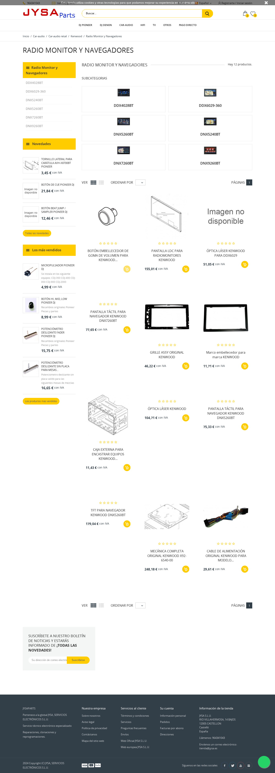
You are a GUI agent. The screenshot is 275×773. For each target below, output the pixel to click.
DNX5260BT (34, 109)
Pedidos (165, 722)
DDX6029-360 (36, 91)
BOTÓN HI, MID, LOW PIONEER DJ (54, 300)
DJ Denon (106, 25)
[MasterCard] (91, 765)
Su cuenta (167, 708)
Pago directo (187, 25)
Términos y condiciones (135, 715)
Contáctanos (89, 734)
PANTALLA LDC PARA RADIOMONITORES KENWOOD (167, 255)
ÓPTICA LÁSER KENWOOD (167, 409)
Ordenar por (122, 182)
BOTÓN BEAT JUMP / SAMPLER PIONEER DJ (54, 210)
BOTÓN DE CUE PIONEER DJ (57, 184)
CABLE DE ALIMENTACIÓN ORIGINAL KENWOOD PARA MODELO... (226, 555)
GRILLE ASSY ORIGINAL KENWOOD (167, 354)
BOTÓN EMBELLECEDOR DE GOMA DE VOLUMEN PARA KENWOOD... (108, 255)
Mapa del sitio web (93, 741)
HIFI (143, 25)
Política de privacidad (94, 728)
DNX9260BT (34, 126)
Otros (167, 25)
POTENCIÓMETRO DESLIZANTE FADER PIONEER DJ (52, 332)
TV (154, 25)
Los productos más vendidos (41, 401)
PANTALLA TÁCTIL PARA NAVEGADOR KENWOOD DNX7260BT (108, 316)
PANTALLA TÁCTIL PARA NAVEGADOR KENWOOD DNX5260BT (225, 413)
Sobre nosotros (91, 715)
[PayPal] (98, 765)
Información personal (173, 715)
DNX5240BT (34, 100)
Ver (85, 182)
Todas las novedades (37, 233)
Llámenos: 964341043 (212, 738)
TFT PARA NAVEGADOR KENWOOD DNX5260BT (108, 512)
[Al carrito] (185, 269)
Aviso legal (88, 722)
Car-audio (126, 25)
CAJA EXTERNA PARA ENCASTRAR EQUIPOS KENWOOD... (108, 454)
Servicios (126, 722)
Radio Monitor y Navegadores (42, 70)
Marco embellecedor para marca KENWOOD (225, 354)
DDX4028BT (34, 83)
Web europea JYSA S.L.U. (135, 747)
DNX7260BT (34, 117)
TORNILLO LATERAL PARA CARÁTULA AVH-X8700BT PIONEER (56, 162)
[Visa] (84, 765)
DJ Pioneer (85, 25)
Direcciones (167, 734)
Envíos (125, 734)
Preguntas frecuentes (133, 728)
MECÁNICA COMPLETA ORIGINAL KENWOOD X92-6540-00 (166, 555)
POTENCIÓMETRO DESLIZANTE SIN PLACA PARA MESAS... (55, 366)
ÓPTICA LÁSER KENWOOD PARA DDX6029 (226, 253)
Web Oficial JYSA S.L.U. (134, 741)
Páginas (238, 182)
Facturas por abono (172, 728)
